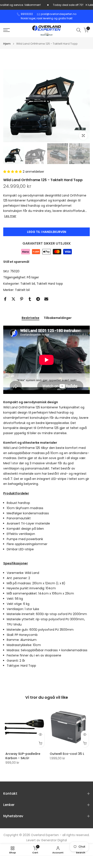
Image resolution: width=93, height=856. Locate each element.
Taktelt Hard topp (50, 283)
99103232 (27, 14)
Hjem (7, 43)
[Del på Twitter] (13, 299)
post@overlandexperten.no (58, 14)
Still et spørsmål (16, 262)
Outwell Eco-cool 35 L (67, 754)
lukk (90, 5)
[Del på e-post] (46, 299)
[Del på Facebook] (5, 299)
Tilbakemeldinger (58, 318)
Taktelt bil (27, 283)
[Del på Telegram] (38, 299)
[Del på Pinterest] (22, 299)
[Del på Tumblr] (30, 299)
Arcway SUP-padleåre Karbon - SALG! (22, 756)
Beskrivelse (30, 318)
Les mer (10, 216)
